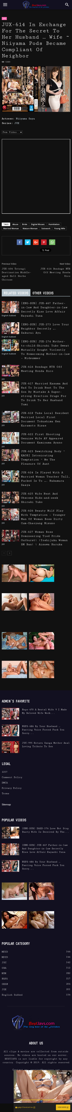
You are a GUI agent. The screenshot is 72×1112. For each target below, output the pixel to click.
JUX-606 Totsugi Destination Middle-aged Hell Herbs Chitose (16, 274)
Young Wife (59, 228)
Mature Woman (30, 228)
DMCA (5, 782)
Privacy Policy (11, 788)
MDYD (5, 957)
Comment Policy (12, 777)
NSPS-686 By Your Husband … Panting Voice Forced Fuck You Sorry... (43, 730)
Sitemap (6, 804)
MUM (4, 973)
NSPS (5, 978)
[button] (67, 4)
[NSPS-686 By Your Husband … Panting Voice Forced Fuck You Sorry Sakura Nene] (10, 731)
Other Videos (43, 293)
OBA (4, 968)
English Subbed (9, 315)
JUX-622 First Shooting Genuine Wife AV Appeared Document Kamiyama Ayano (42, 438)
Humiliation (54, 224)
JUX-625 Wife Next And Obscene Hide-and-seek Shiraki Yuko (39, 498)
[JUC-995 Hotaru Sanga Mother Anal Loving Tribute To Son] (10, 747)
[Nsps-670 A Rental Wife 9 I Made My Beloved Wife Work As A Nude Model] (10, 714)
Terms (5, 793)
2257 (4, 772)
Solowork (45, 228)
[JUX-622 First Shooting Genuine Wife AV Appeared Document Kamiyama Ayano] (10, 438)
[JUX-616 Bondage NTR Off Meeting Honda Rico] (10, 371)
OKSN (5, 984)
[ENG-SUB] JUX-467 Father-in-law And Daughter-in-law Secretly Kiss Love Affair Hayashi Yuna (44, 848)
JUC (4, 962)
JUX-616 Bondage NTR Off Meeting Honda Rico (55, 272)
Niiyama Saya (25, 118)
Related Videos (16, 293)
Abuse (15, 224)
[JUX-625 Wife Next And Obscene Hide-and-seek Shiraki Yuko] (10, 498)
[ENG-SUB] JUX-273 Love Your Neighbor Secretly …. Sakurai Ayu (45, 328)
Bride (24, 224)
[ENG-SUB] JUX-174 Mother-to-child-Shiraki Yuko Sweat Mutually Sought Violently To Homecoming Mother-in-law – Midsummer (45, 350)
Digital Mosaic (38, 224)
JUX (4, 18)
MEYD (5, 951)
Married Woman (11, 228)
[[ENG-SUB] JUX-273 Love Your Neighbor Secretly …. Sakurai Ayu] (10, 328)
